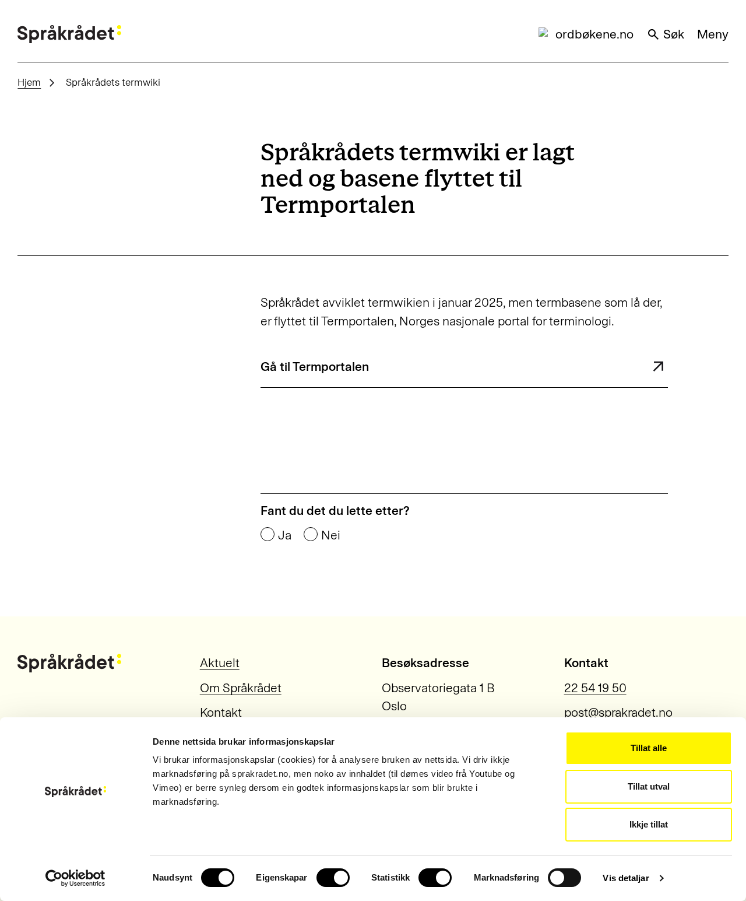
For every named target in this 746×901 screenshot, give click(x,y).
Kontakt (221, 712)
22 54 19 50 (595, 688)
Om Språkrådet (240, 688)
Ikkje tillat (648, 824)
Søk (673, 34)
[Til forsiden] (69, 34)
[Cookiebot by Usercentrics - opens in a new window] (75, 878)
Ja (284, 535)
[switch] (333, 877)
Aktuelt (220, 662)
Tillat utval (649, 786)
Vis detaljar (626, 878)
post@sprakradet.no (618, 712)
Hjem (29, 82)
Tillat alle (649, 748)
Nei (330, 535)
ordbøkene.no (594, 34)
